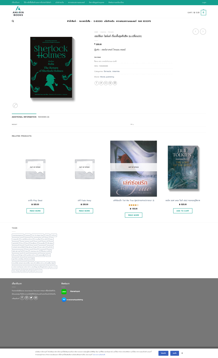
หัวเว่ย (48, 255)
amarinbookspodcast (18, 235)
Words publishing (107, 76)
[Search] (13, 21)
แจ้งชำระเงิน (59, 2)
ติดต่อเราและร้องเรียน (116, 2)
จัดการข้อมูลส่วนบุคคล (96, 2)
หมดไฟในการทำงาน (31, 255)
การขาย (47, 235)
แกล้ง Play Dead (35, 200)
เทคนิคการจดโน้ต (17, 267)
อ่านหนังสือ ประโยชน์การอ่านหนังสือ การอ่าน (23, 263)
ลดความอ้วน (42, 247)
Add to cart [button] (182, 210)
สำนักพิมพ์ (71, 21)
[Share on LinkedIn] (115, 83)
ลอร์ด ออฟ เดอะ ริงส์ (17, 251)
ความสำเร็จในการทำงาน (26, 239)
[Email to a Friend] (106, 83)
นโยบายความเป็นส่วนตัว (99, 355)
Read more (35, 210)
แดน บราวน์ (53, 267)
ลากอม (26, 251)
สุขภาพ (22, 255)
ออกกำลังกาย (16, 259)
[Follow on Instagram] (27, 298)
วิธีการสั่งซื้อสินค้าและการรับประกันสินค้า (37, 2)
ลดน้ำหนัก (50, 247)
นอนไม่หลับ (15, 243)
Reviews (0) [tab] (43, 117)
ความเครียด (37, 239)
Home (96, 32)
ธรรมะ (51, 239)
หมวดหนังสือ (84, 21)
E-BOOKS (98, 21)
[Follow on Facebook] (22, 298)
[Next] (206, 181)
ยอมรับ (174, 353)
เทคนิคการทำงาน (27, 267)
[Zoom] (15, 105)
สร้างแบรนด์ (15, 255)
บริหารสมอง (50, 243)
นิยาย (27, 243)
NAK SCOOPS (144, 21)
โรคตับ (31, 271)
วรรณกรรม (103, 32)
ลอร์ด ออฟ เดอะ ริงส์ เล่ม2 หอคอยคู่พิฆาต (183, 200)
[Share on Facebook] (97, 83)
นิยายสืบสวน (34, 243)
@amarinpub (75, 291)
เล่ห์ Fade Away (84, 200)
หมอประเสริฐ (41, 255)
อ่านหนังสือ (31, 259)
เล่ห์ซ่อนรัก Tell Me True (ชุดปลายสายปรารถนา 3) (133, 200)
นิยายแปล (111, 32)
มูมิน (36, 247)
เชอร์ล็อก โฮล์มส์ (50, 263)
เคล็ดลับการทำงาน (40, 263)
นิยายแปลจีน (42, 243)
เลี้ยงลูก (36, 267)
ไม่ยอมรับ (163, 353)
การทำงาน (53, 235)
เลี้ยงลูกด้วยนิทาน (44, 267)
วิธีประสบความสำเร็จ (46, 251)
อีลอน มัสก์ (23, 259)
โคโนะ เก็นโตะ (16, 271)
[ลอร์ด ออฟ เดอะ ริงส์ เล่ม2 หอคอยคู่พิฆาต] (182, 169)
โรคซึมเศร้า (24, 271)
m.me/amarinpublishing (75, 299)
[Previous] (12, 181)
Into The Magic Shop (37, 235)
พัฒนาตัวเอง (29, 247)
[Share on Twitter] (101, 83)
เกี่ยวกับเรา (16, 2)
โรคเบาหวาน (38, 271)
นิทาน (22, 243)
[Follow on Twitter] (31, 298)
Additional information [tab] (24, 117)
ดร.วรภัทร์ (45, 239)
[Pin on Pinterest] (110, 83)
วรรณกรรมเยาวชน (34, 251)
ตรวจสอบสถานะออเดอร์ (76, 2)
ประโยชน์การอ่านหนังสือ (18, 247)
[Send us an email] (36, 298)
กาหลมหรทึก (16, 239)
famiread (27, 235)
